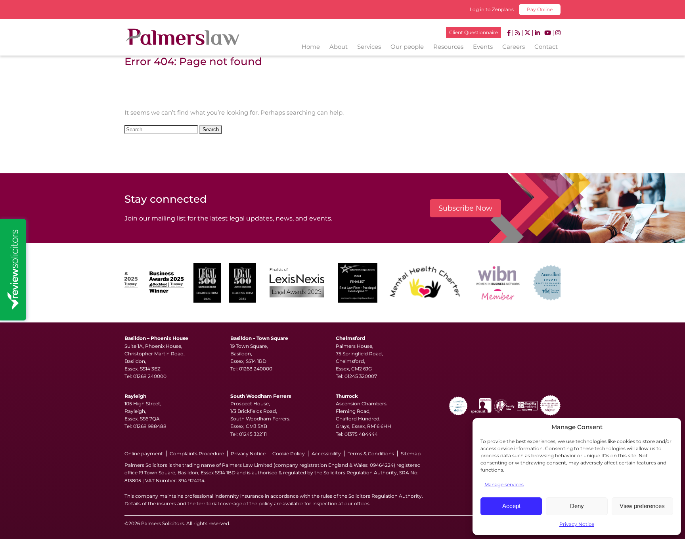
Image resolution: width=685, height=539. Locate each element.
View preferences (642, 506)
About (338, 46)
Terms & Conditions (371, 454)
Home (311, 46)
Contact (546, 46)
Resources (448, 46)
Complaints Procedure (197, 454)
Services (369, 46)
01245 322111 (253, 434)
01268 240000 (149, 376)
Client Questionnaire (473, 32)
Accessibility (326, 454)
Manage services (504, 484)
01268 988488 (149, 426)
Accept (511, 506)
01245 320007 (360, 376)
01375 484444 (361, 434)
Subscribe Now (465, 208)
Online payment (143, 454)
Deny (577, 506)
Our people (407, 46)
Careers (513, 46)
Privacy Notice (576, 524)
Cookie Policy (288, 454)
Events (483, 46)
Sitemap (411, 454)
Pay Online (540, 9)
